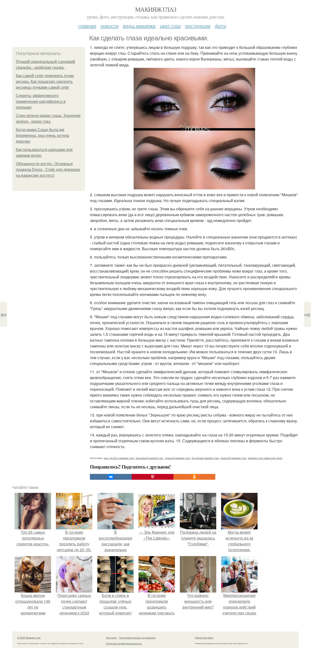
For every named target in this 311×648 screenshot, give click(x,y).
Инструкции (197, 25)
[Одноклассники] (194, 477)
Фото (220, 25)
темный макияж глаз (177, 458)
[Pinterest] (152, 477)
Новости (110, 25)
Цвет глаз (170, 25)
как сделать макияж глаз (119, 458)
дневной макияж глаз (233, 458)
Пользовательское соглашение (137, 637)
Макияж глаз (155, 9)
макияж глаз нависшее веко (265, 458)
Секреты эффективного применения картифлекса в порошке (41, 101)
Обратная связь (204, 637)
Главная (87, 25)
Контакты (111, 637)
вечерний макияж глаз (205, 458)
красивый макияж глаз (149, 458)
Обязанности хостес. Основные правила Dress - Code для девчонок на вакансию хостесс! (48, 170)
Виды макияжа (139, 25)
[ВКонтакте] (111, 477)
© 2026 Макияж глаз (29, 637)
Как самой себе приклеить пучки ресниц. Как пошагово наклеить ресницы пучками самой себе (45, 81)
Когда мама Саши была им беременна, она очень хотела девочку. (42, 135)
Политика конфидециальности (124, 643)
